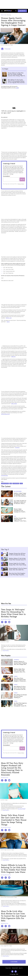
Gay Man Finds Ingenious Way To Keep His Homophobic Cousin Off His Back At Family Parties (20, 705)
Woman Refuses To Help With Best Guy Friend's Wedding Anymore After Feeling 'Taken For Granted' (16, 75)
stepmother (16, 483)
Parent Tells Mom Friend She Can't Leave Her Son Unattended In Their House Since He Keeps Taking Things (13, 820)
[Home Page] (9, 11)
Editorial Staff (15, 968)
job (10, 483)
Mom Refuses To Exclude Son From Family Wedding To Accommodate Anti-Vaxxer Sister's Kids (20, 697)
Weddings (16, 659)
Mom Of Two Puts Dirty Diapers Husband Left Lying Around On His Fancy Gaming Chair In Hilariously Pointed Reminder (12, 769)
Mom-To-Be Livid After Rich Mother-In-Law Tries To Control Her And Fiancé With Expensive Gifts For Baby (13, 916)
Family (16, 676)
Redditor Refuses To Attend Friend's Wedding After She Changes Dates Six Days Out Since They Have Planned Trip (20, 664)
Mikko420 (13, 356)
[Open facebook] (12, 971)
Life (5, 14)
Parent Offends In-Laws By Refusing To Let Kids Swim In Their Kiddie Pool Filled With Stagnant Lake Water (13, 868)
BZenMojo (17, 447)
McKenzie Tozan (5, 777)
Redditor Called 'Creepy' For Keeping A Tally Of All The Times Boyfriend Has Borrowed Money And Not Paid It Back (20, 496)
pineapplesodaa (4, 475)
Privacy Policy (8, 968)
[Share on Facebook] (2, 622)
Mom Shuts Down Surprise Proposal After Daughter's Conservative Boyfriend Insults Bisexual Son (20, 681)
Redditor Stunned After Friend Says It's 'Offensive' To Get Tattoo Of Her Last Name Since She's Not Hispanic (20, 520)
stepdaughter (5, 483)
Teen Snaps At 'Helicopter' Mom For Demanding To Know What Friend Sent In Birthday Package (13, 613)
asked (17, 87)
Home (2, 14)
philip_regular (14, 403)
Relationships (18, 491)
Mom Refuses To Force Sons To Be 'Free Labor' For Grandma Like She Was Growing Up (20, 688)
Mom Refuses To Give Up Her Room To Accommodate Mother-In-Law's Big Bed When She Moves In (17, 82)
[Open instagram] (16, 971)
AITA (21, 483)
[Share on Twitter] (6, 622)
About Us (20, 968)
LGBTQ (15, 701)
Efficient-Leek (8, 317)
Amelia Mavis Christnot (6, 619)
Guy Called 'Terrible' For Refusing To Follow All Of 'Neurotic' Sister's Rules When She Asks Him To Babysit (20, 503)
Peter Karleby (8, 48)
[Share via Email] (9, 622)
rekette (8, 321)
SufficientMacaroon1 (5, 414)
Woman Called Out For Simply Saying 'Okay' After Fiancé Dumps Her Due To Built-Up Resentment (17, 565)
